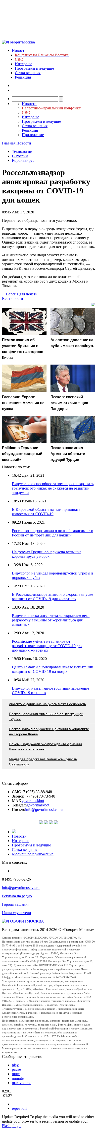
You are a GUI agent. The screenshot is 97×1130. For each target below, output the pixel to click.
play (15, 1065)
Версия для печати (22, 294)
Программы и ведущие (34, 68)
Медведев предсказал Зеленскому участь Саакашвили (43, 761)
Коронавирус (23, 160)
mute (16, 1074)
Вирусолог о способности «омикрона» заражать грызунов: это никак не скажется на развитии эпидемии (53, 488)
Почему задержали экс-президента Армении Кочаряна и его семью (45, 746)
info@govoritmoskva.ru (44, 809)
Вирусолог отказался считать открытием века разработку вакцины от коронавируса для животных (51, 620)
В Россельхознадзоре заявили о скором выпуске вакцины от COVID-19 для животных (52, 596)
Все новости (12, 298)
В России (20, 156)
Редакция (23, 77)
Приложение (33, 135)
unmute (18, 1078)
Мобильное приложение (32, 854)
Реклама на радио (17, 896)
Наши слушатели (16, 913)
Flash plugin (11, 1126)
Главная (8, 143)
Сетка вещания (28, 73)
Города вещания (15, 904)
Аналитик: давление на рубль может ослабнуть (47, 704)
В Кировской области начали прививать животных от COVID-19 (46, 511)
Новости (19, 50)
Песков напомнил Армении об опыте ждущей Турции (46, 716)
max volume (21, 1083)
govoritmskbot (32, 801)
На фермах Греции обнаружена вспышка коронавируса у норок (46, 554)
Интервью (23, 64)
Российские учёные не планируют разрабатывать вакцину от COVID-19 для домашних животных (47, 645)
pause (16, 1069)
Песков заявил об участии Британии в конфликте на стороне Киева (49, 731)
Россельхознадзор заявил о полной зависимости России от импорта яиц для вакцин (52, 533)
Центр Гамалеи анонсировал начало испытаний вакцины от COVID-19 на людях (52, 669)
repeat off (19, 1108)
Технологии (22, 151)
